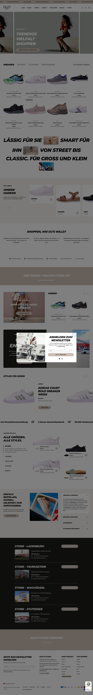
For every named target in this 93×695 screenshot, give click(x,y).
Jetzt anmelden (60, 354)
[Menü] (91, 682)
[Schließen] (74, 335)
